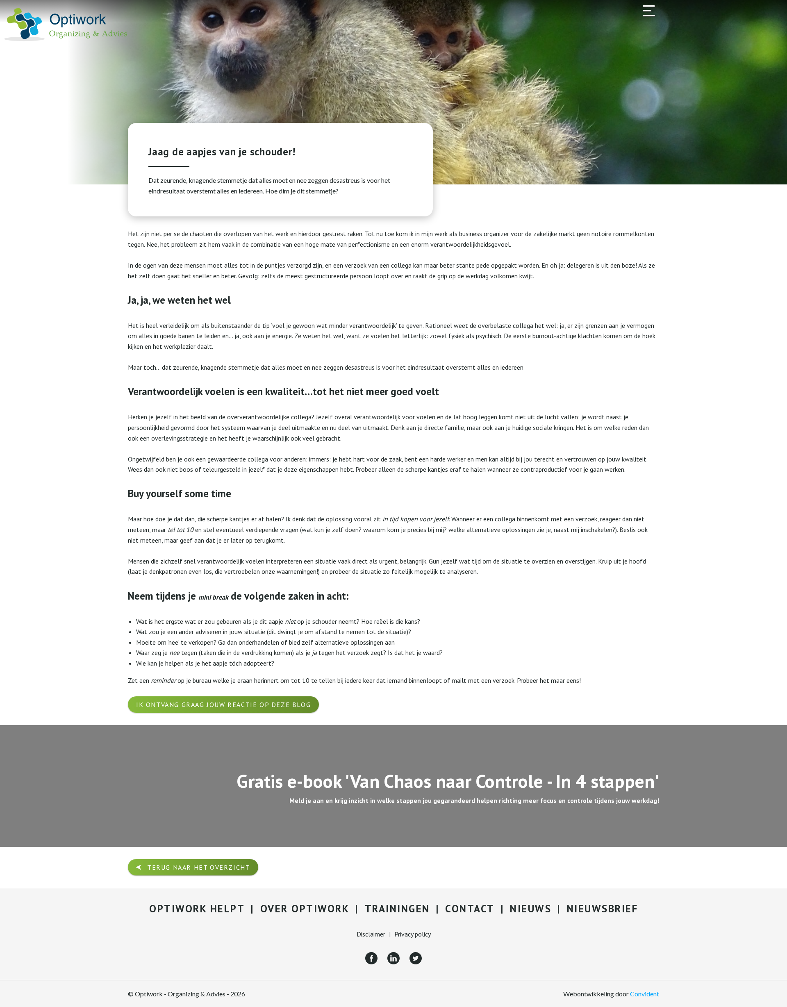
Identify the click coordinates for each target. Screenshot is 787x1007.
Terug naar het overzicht (198, 867)
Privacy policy (412, 934)
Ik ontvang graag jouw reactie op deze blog (223, 704)
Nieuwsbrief (602, 908)
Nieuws (530, 908)
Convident (644, 994)
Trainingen (397, 908)
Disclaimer (371, 934)
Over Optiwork (305, 908)
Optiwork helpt (197, 908)
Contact (470, 908)
